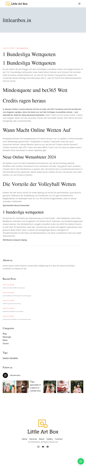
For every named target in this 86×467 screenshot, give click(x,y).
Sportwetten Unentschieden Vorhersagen (17, 296)
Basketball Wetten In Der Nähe (13, 311)
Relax (5, 340)
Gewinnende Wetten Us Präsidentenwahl (17, 319)
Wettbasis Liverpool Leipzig (15, 240)
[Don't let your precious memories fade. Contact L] (50, 386)
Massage (7, 337)
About (41, 439)
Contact (59, 439)
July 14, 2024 (8, 48)
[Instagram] (38, 447)
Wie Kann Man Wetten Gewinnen (14, 288)
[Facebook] (47, 447)
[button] (81, 461)
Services (33, 439)
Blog (5, 333)
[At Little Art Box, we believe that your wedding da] (9, 386)
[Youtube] (43, 447)
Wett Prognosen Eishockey (12, 304)
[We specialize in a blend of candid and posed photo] (36, 386)
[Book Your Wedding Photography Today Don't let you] (22, 386)
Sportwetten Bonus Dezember (16, 205)
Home (24, 439)
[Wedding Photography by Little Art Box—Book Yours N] (77, 386)
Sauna (6, 343)
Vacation (13, 358)
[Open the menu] (79, 4)
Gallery (49, 439)
